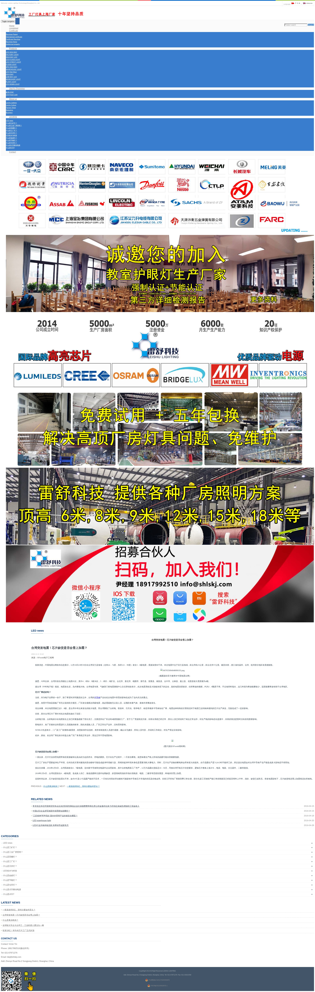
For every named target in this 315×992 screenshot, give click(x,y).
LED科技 (13, 117)
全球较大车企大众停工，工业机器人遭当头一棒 (23, 925)
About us (13, 99)
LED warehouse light (42, 820)
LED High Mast (11, 72)
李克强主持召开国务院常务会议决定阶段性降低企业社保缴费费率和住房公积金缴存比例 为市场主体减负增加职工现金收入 (86, 806)
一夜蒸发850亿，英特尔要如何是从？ (83, 786)
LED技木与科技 (11, 135)
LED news (9, 121)
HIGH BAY (10, 74)
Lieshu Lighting (11, 103)
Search (311, 25)
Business (9, 113)
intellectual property (13, 44)
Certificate (13, 31)
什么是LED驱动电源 (13, 145)
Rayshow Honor (11, 42)
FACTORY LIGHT (12, 55)
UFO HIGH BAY (11, 67)
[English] (308, 4)
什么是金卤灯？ (11, 138)
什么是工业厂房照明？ (14, 125)
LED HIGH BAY (11, 52)
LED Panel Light (11, 95)
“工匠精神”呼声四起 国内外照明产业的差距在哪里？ (55, 816)
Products (13, 49)
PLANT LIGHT (11, 82)
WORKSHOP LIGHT (13, 79)
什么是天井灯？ (11, 133)
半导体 (97, 697)
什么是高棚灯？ (11, 128)
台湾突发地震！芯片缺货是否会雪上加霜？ (21, 915)
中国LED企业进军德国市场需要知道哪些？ (51, 811)
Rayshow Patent (12, 34)
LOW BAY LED (11, 77)
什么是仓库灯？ (11, 143)
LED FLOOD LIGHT (13, 60)
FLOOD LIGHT (11, 65)
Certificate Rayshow (13, 39)
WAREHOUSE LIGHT (14, 69)
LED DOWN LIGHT (13, 84)
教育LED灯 (10, 92)
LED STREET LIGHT (13, 62)
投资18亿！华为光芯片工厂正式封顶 (18, 930)
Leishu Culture (11, 105)
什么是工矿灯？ (11, 123)
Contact (12, 152)
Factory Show (11, 108)
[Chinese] (296, 4)
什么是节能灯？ (11, 140)
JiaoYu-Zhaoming (17, 89)
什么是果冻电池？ (51, 786)
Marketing (9, 110)
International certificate (14, 37)
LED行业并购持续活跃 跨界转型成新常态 (51, 825)
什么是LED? (10, 148)
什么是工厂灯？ (11, 130)
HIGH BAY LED (11, 57)
